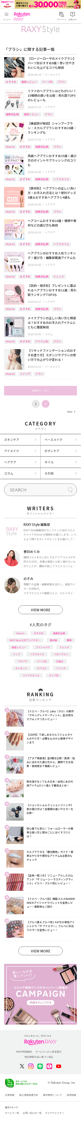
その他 (49, 473)
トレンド (59, 276)
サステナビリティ (54, 1113)
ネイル (49, 462)
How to (10, 146)
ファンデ (25, 374)
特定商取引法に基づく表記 (39, 1057)
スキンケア (11, 439)
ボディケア (51, 451)
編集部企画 (12, 114)
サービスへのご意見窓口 (48, 1051)
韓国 (69, 640)
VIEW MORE (40, 609)
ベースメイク (52, 74)
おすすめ (11, 81)
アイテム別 (41, 341)
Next (71, 411)
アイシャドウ (43, 647)
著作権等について (52, 1095)
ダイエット (21, 668)
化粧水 (59, 661)
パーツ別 (47, 81)
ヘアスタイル (61, 179)
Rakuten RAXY (23, 16)
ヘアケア (50, 107)
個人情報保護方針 (28, 1095)
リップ (16, 654)
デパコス (41, 668)
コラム (49, 334)
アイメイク (11, 451)
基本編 (53, 640)
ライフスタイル (31, 675)
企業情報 (9, 1095)
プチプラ (22, 661)
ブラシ (61, 81)
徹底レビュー (29, 81)
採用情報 (71, 1095)
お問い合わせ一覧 (32, 1113)
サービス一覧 (12, 1113)
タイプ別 (54, 675)
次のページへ (40, 390)
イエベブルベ (61, 654)
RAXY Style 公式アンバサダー (25, 640)
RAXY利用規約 (24, 1051)
